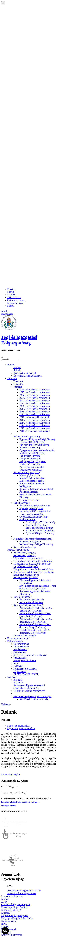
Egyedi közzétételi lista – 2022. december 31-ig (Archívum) (34, 631)
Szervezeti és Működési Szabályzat (30, 655)
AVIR (4, 901)
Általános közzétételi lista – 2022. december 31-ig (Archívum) (35, 620)
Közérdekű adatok (22, 597)
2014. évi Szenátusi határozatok (34, 422)
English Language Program (14, 915)
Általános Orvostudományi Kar (34, 505)
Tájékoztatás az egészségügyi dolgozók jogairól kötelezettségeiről (32, 565)
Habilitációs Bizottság (29, 456)
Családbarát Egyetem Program (15, 904)
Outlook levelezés (15, 300)
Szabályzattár (19, 657)
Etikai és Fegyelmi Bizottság (39, 527)
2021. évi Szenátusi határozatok (34, 403)
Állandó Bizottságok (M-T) (26, 472)
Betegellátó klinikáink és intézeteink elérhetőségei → (20, 802)
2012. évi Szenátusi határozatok (34, 428)
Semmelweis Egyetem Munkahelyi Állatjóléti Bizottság (36, 490)
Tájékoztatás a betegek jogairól (28, 558)
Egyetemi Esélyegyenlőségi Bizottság (37, 439)
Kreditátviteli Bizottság (37, 525)
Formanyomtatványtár (17, 638)
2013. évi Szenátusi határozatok (34, 425)
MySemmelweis (15, 303)
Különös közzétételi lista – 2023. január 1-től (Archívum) (35, 614)
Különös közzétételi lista (31, 602)
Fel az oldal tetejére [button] (10, 774)
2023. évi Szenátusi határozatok (34, 398)
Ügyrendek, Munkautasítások (27, 375)
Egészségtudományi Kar (31, 508)
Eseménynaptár (8, 921)
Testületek (12, 378)
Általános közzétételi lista (31, 599)
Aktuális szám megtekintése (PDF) (24, 890)
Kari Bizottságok (21, 503)
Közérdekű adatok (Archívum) (28, 605)
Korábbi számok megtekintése (21, 893)
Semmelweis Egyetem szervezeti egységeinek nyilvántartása (29, 686)
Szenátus (17, 386)
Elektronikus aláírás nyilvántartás (29, 691)
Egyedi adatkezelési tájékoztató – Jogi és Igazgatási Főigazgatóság (37, 587)
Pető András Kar (27, 519)
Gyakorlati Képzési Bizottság (40, 533)
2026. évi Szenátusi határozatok (34, 389)
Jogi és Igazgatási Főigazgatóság (19, 340)
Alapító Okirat (20, 649)
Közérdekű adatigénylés (24, 635)
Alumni (5, 899)
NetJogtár (18, 666)
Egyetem (11, 289)
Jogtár (16, 663)
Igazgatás (11, 677)
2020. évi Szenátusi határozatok (34, 406)
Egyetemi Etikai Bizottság (31, 442)
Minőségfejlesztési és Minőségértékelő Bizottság (32, 476)
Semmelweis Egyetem (11, 896)
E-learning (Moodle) (11, 910)
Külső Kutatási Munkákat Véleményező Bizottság (31, 468)
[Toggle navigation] (2, 357)
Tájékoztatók (19, 671)
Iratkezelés (18, 682)
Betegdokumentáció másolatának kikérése (33, 569)
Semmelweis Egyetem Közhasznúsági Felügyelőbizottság (36, 543)
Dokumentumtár (15, 641)
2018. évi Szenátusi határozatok (34, 411)
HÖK (4, 923)
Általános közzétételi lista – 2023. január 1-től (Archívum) (35, 609)
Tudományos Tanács (29, 500)
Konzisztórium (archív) (24, 547)
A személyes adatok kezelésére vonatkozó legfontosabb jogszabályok (33, 573)
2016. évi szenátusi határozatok (34, 417)
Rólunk (10, 364)
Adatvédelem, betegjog (18, 550)
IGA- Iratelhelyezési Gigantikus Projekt (32, 696)
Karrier (10, 305)
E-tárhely (5, 912)
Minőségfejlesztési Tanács (31, 480)
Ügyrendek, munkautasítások (21, 728)
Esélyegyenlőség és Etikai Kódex (17, 918)
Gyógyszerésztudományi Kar (33, 516)
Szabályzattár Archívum (24, 660)
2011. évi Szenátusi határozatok (34, 431)
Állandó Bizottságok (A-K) (26, 436)
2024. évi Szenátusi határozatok (34, 395)
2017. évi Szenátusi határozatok (34, 414)
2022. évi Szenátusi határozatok (34, 400)
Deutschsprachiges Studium (14, 907)
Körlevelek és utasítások (25, 668)
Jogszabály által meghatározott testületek (32, 538)
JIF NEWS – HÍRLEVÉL (26, 674)
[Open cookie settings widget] (5, 930)
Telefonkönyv (14, 297)
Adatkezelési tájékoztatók (25, 577)
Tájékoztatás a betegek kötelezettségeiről (32, 561)
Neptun (10, 292)
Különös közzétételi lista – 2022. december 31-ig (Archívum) (35, 626)
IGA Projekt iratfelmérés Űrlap (34, 699)
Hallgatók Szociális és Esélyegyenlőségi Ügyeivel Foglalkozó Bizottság (32, 461)
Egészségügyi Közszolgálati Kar (35, 511)
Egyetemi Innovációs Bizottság (34, 445)
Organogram (19, 652)
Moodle (11, 294)
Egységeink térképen (8, 805)
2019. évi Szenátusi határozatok (34, 409)
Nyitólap (5, 704)
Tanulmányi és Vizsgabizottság (40, 522)
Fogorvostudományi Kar (31, 514)
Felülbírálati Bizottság (29, 447)
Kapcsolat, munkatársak (24, 373)
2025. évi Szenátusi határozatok (34, 392)
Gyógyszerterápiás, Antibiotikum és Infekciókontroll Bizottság (36, 451)
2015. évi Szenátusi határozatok (34, 420)
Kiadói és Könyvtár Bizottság (40, 530)
